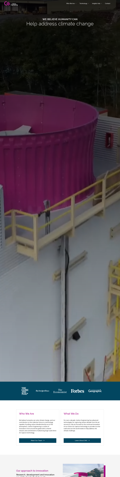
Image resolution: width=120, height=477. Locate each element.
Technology (83, 3)
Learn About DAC (81, 440)
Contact (107, 3)
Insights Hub (96, 3)
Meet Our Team (36, 440)
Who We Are (70, 3)
